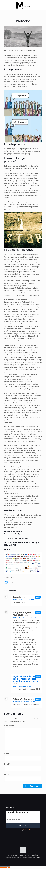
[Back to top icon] (23, 850)
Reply (38, 597)
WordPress (35, 857)
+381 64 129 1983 (21, 538)
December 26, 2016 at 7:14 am (24, 702)
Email (7, 764)
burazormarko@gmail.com (16, 534)
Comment (9, 725)
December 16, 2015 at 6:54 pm (24, 617)
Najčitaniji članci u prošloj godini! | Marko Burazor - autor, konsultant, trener (26, 679)
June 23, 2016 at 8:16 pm (22, 686)
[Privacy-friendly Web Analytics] (5, 868)
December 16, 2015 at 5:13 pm (24, 599)
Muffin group (30, 855)
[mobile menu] (42, 5)
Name (7, 753)
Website (7, 774)
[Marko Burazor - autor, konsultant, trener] (23, 5)
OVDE (13, 545)
